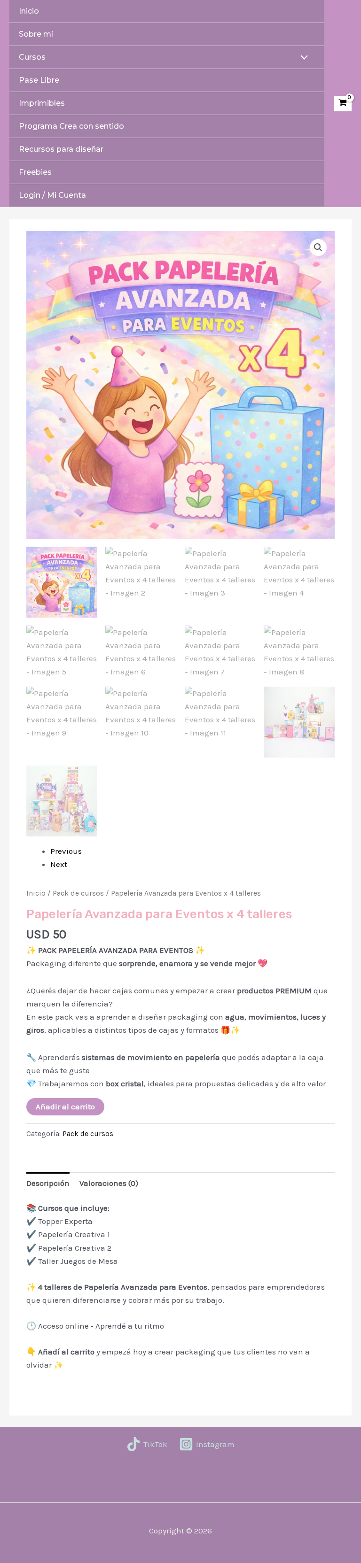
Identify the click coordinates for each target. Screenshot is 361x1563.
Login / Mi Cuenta (52, 195)
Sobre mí (36, 34)
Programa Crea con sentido (71, 126)
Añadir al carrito (65, 1106)
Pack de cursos (78, 893)
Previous (66, 851)
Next (58, 864)
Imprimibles (42, 103)
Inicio (29, 11)
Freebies (35, 172)
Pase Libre (39, 80)
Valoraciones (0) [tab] (108, 1183)
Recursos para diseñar (61, 149)
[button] (318, 247)
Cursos (32, 57)
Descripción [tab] (48, 1183)
